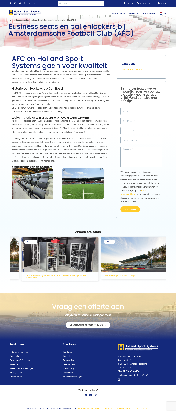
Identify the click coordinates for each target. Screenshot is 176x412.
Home (11, 20)
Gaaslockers (128, 68)
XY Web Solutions (85, 408)
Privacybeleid (143, 408)
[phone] (35, 3)
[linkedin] (25, 3)
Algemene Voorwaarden (104, 408)
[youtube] (20, 3)
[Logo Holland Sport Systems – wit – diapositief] (138, 344)
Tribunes (139, 68)
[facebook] (11, 3)
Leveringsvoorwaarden (126, 408)
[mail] (30, 3)
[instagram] (15, 3)
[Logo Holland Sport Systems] (24, 10)
